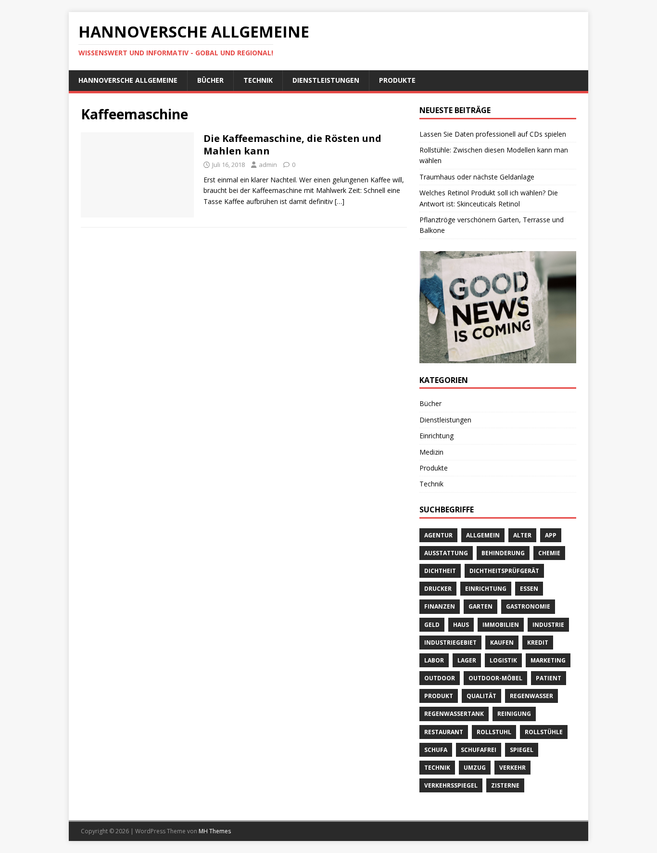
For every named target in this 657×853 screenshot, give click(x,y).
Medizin (431, 452)
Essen (529, 589)
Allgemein (483, 535)
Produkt (438, 696)
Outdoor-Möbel (495, 678)
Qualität (481, 696)
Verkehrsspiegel (451, 785)
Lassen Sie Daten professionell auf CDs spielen (492, 134)
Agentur (438, 535)
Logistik (503, 660)
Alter (522, 535)
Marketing (548, 660)
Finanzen (439, 606)
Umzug (475, 768)
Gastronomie (528, 606)
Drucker (438, 589)
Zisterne (505, 785)
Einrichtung (436, 435)
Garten (480, 606)
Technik (258, 80)
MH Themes (215, 831)
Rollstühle (544, 732)
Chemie (549, 553)
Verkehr (512, 768)
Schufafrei (478, 750)
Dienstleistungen (325, 80)
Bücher (210, 80)
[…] (339, 201)
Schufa (435, 750)
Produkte (397, 80)
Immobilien (500, 625)
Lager (466, 660)
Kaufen (502, 642)
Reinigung (514, 714)
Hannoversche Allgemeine (127, 80)
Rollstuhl (494, 732)
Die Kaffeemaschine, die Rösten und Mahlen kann (292, 144)
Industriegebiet (450, 642)
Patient (548, 678)
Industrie (548, 625)
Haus (461, 625)
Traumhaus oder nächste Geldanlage (476, 176)
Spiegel (521, 750)
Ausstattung (446, 553)
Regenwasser (531, 696)
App (550, 535)
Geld (432, 625)
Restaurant (443, 732)
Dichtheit (440, 571)
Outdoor (439, 678)
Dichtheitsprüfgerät (504, 571)
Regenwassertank (454, 714)
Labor (434, 660)
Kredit (537, 642)
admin (268, 164)
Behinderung (503, 553)
